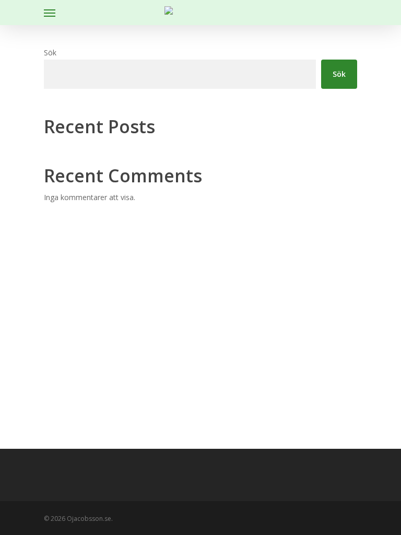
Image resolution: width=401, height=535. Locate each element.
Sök (50, 52)
